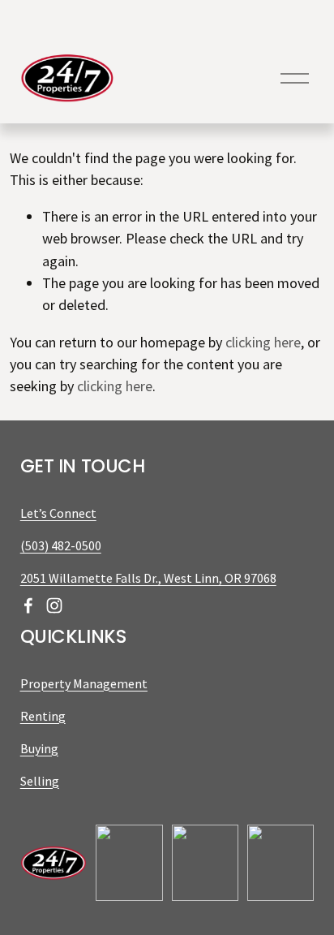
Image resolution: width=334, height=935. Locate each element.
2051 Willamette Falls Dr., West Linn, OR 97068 (148, 578)
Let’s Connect (58, 513)
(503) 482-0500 (60, 545)
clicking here (263, 342)
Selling (39, 781)
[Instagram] (54, 605)
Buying (39, 748)
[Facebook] (28, 605)
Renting (43, 716)
